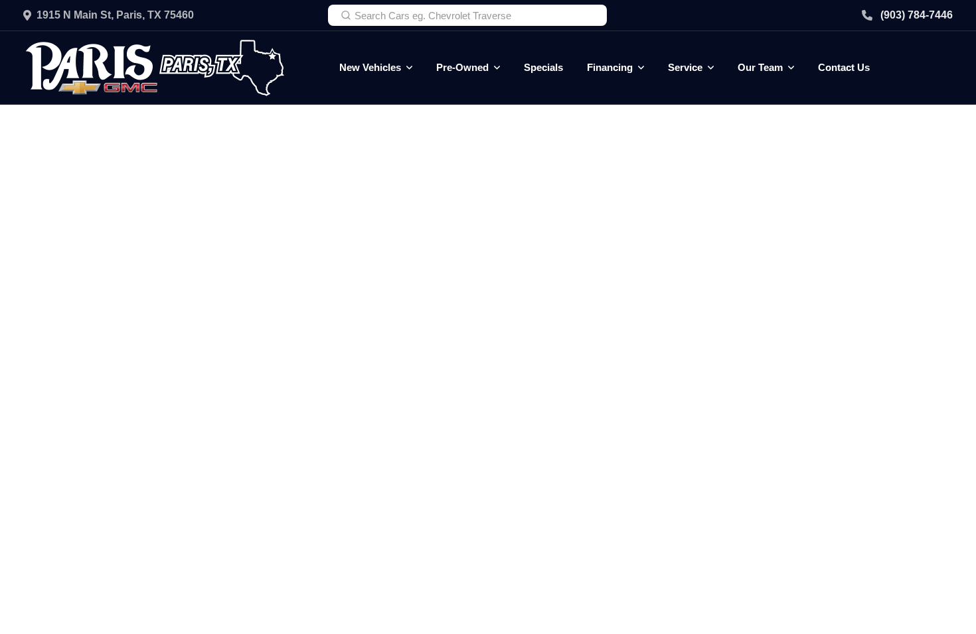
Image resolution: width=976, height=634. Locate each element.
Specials (543, 67)
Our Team (760, 67)
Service (685, 67)
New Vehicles (370, 67)
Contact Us (844, 67)
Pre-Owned (462, 67)
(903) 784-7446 (916, 15)
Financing (610, 67)
